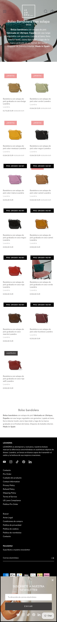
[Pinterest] (33, 614)
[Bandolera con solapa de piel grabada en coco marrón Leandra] (15, 314)
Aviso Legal (8, 517)
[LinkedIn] (39, 614)
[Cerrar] (52, 580)
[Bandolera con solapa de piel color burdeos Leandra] (42, 314)
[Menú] (4, 11)
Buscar (6, 514)
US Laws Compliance (12, 500)
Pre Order (7, 474)
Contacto (7, 470)
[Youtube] (18, 614)
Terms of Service (10, 496)
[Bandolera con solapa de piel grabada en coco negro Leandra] (15, 220)
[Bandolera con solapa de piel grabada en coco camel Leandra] (42, 220)
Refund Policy (9, 489)
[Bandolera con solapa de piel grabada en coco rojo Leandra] (15, 267)
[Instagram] (23, 614)
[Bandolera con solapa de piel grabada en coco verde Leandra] (42, 267)
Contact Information (11, 481)
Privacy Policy (9, 485)
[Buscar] (46, 12)
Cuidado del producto (12, 478)
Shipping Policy (9, 493)
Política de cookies (11, 529)
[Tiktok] (28, 614)
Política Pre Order (10, 504)
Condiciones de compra (13, 521)
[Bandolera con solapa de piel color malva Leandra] (15, 176)
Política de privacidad (12, 525)
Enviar (28, 606)
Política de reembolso (12, 532)
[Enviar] (52, 558)
